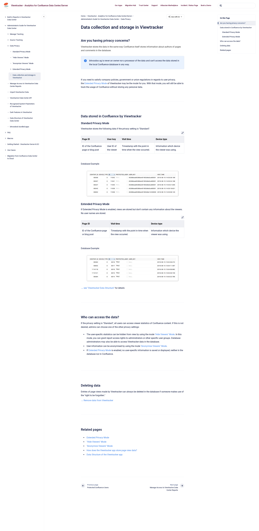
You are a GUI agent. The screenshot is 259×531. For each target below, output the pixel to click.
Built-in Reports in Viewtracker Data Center (18, 18)
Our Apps (118, 5)
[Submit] (221, 5)
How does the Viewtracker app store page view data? (112, 450)
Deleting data (225, 46)
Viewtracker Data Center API (21, 98)
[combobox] (237, 5)
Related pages (225, 50)
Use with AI (175, 17)
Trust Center (144, 5)
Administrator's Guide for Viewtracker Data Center (21, 27)
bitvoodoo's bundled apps (19, 127)
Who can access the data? (230, 41)
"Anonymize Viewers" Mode (23, 63)
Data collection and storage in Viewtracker (24, 76)
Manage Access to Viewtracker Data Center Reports (24, 84)
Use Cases (11, 150)
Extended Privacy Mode (21, 69)
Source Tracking (16, 40)
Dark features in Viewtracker (21, 112)
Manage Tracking (16, 34)
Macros (10, 138)
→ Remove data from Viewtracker (97, 400)
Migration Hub (130, 5)
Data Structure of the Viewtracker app (104, 454)
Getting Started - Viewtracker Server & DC (23, 144)
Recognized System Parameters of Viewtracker (22, 105)
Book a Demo (206, 5)
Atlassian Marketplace (169, 5)
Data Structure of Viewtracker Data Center (21, 119)
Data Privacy (15, 46)
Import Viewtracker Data (19, 92)
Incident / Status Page (189, 5)
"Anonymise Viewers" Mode (154, 346)
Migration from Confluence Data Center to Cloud (22, 157)
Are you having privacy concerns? (232, 23)
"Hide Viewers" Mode (21, 57)
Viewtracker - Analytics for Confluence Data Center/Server (39, 5)
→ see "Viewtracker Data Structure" (97, 288)
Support (154, 5)
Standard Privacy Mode (21, 52)
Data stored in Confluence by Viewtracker (236, 28)
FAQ (8, 132)
